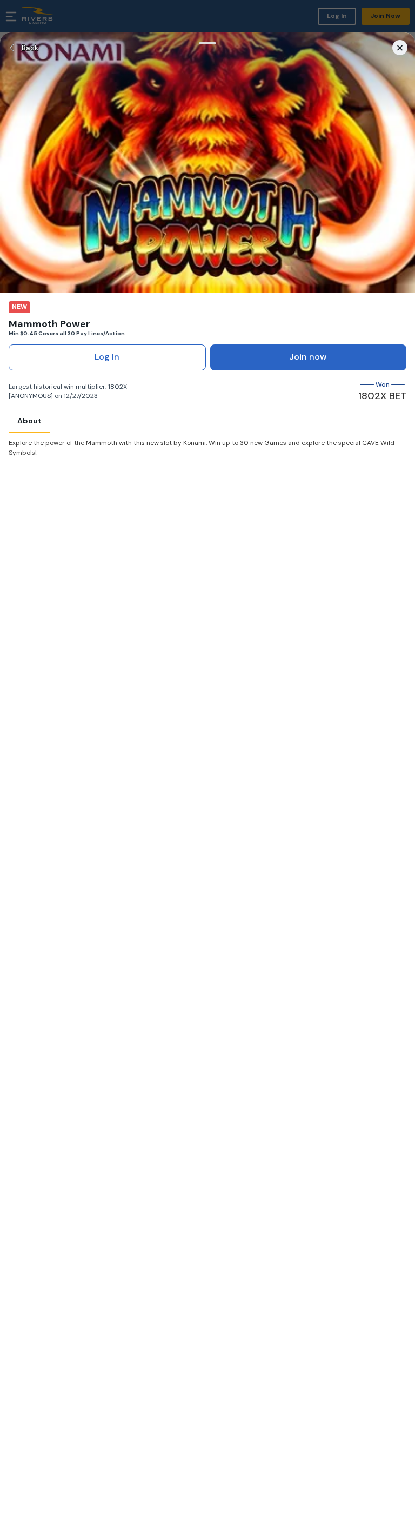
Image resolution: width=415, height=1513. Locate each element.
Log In (107, 356)
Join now (308, 356)
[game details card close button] (399, 47)
